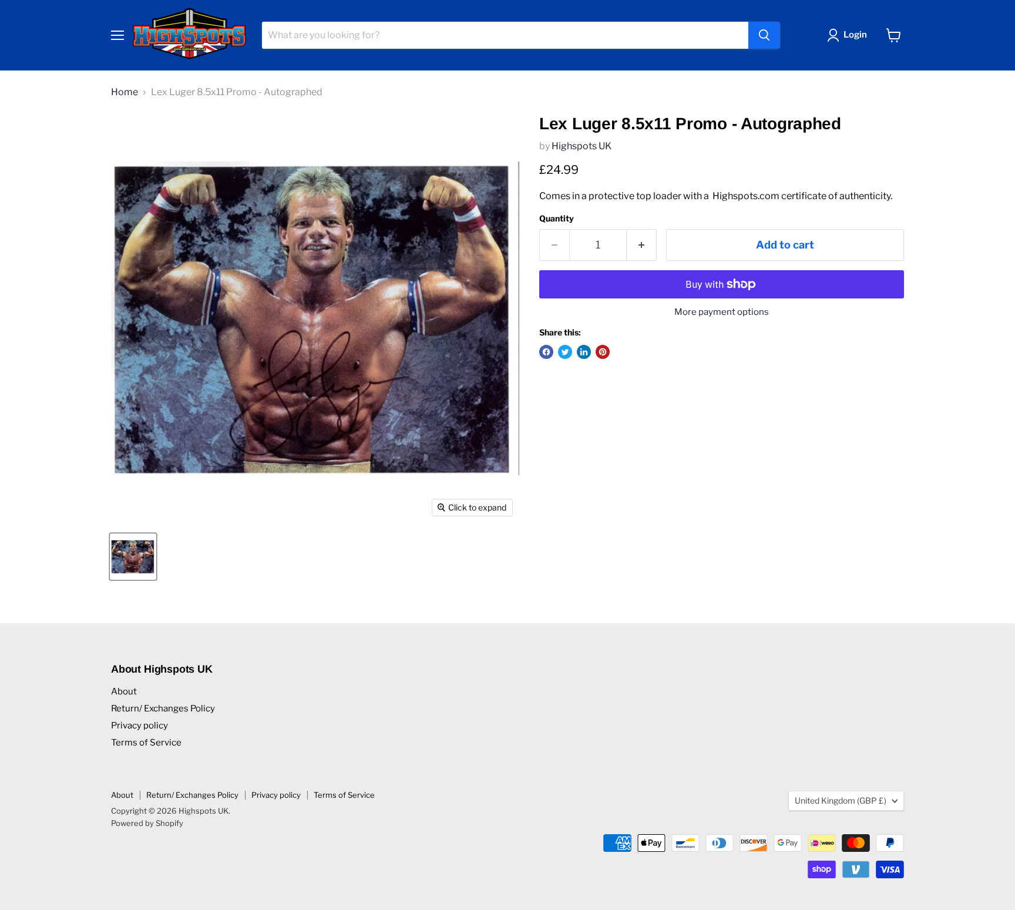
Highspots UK (581, 146)
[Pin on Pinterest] (603, 352)
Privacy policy (139, 725)
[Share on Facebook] (546, 352)
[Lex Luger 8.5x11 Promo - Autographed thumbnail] (133, 556)
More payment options (721, 312)
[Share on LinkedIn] (584, 352)
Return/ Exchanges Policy (163, 708)
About (124, 691)
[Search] (764, 35)
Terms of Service (146, 742)
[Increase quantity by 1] (642, 245)
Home (124, 92)
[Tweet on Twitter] (565, 352)
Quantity (556, 218)
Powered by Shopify (147, 823)
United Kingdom (840, 800)
